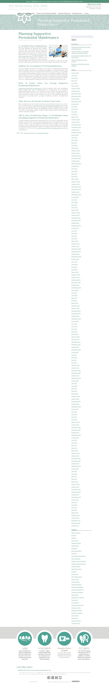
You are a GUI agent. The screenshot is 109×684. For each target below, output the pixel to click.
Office (19, 13)
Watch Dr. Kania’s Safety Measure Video (68, 1)
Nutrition (73, 571)
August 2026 (75, 73)
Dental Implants (76, 543)
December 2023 (76, 155)
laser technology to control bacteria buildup (47, 105)
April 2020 (74, 269)
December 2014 (75, 427)
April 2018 (74, 331)
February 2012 (75, 515)
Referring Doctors (77, 13)
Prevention (74, 600)
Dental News (75, 545)
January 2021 (75, 246)
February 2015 (75, 422)
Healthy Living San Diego (78, 561)
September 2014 (76, 435)
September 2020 (76, 256)
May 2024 (74, 142)
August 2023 (75, 166)
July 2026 (74, 75)
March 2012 (74, 512)
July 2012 (74, 502)
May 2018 (74, 329)
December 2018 (75, 311)
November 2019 (75, 282)
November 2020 (76, 251)
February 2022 (75, 212)
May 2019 (74, 298)
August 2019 (74, 290)
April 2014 (74, 448)
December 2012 (76, 489)
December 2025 (76, 93)
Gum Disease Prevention (78, 556)
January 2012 (75, 518)
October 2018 (75, 316)
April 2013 (74, 479)
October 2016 (75, 375)
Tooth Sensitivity (76, 620)
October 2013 (75, 463)
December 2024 (76, 124)
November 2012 (76, 492)
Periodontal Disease (42, 133)
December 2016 (75, 370)
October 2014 (75, 432)
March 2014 (74, 450)
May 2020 (74, 267)
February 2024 (75, 150)
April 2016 (74, 391)
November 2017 (75, 344)
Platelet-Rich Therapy (77, 597)
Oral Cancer (74, 574)
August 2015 (74, 409)
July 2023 (74, 168)
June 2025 (74, 109)
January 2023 (75, 184)
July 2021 (74, 230)
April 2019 (74, 300)
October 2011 (75, 525)
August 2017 (74, 352)
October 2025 (75, 98)
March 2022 (74, 210)
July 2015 (74, 412)
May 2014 (74, 445)
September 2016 (76, 378)
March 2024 (74, 148)
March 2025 (74, 117)
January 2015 (75, 424)
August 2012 (75, 499)
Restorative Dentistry (77, 605)
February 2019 (75, 305)
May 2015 (74, 417)
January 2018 (75, 339)
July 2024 (74, 137)
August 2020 (75, 259)
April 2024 (74, 145)
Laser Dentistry (75, 566)
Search (74, 40)
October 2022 (75, 192)
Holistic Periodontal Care (78, 564)
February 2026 (75, 88)
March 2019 (74, 303)
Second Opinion (76, 608)
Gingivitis (73, 553)
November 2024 (76, 127)
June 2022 (74, 202)
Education (74, 548)
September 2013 (76, 466)
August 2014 (74, 437)
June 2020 (74, 264)
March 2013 (74, 481)
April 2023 (74, 176)
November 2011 (75, 523)
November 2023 (76, 158)
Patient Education (76, 584)
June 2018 (74, 326)
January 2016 (75, 399)
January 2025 (75, 122)
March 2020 (74, 272)
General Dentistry (76, 551)
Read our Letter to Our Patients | (39, 1)
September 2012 (76, 497)
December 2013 (75, 458)
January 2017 (75, 368)
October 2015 (75, 404)
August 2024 (75, 135)
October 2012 (75, 494)
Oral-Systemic (75, 582)
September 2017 (76, 349)
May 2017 (74, 360)
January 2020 (75, 277)
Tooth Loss (74, 618)
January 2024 (75, 153)
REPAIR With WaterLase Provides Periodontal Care (34, 670)
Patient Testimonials (77, 587)
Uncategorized (75, 623)
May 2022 (74, 205)
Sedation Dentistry (76, 610)
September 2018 (76, 318)
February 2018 (75, 336)
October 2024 (75, 130)
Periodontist (74, 595)
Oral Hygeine (75, 579)
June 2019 (74, 295)
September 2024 (76, 132)
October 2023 (75, 161)
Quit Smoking (75, 602)
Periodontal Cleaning (30, 133)
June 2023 (74, 171)
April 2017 (74, 362)
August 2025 (75, 104)
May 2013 (74, 476)
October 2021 (75, 223)
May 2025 (74, 111)
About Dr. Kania (75, 533)
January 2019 (75, 308)
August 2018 (74, 321)
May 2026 (74, 80)
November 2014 (75, 430)
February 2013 (75, 484)
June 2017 (74, 357)
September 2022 (76, 194)
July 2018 (74, 324)
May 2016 (74, 388)
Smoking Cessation (77, 613)
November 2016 (75, 373)
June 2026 (74, 78)
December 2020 (76, 249)
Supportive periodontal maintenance (30, 88)
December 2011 (75, 520)
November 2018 (75, 313)
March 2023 (74, 179)
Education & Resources (64, 13)
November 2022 (76, 189)
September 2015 (76, 406)
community (74, 540)
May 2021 (74, 236)
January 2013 (75, 487)
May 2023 (74, 174)
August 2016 (74, 380)
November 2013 (75, 461)
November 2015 (75, 401)
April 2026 (74, 83)
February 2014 (75, 453)
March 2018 (74, 334)
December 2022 (76, 186)
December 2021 (76, 217)
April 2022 (74, 207)
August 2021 (75, 228)
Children (73, 538)
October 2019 (75, 285)
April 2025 (74, 114)
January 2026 (75, 91)
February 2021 (75, 243)
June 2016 (74, 386)
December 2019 (75, 280)
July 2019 (74, 293)
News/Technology (76, 569)
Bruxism (73, 535)
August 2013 (74, 468)
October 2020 (75, 254)
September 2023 (76, 163)
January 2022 (75, 215)
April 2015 (74, 419)
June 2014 (74, 443)
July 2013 (74, 471)
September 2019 (76, 287)
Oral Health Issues (76, 576)
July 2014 (74, 440)
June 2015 (74, 414)
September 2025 (76, 101)
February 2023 (75, 181)
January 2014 (75, 455)
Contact (86, 13)
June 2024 (74, 140)
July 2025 (74, 106)
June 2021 (74, 233)
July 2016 (74, 383)
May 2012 (74, 507)
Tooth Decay (75, 615)
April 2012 (74, 510)
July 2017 (74, 355)
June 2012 (74, 505)
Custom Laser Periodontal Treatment (46, 13)
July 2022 (74, 199)
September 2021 (76, 225)
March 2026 (74, 86)
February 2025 (75, 119)
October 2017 (75, 347)
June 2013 (74, 474)
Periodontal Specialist (28, 13)
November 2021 (76, 220)
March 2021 (74, 241)
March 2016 (74, 393)
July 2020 (74, 261)
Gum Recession (75, 558)
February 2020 (75, 274)
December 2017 (75, 342)
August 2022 (75, 197)
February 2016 (75, 396)
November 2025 (76, 96)
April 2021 (74, 238)
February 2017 (75, 365)
